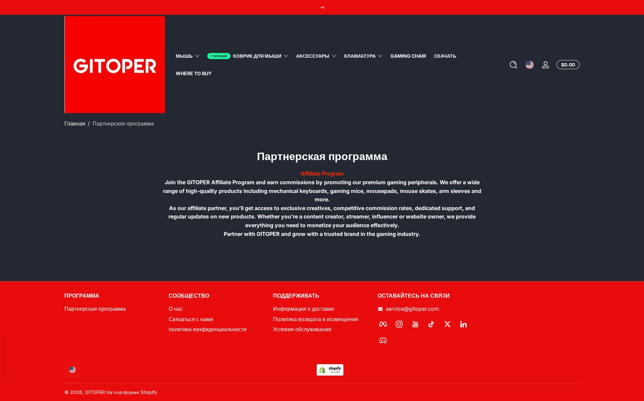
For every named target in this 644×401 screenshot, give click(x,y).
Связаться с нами (191, 319)
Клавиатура (360, 56)
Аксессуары (312, 56)
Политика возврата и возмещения (315, 319)
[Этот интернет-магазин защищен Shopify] (330, 370)
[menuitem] (113, 309)
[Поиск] (513, 65)
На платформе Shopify (131, 392)
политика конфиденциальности (208, 329)
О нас (176, 309)
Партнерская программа (123, 123)
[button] (513, 65)
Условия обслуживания (302, 329)
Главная (74, 123)
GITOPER (95, 392)
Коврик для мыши (257, 56)
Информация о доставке (303, 309)
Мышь (184, 56)
